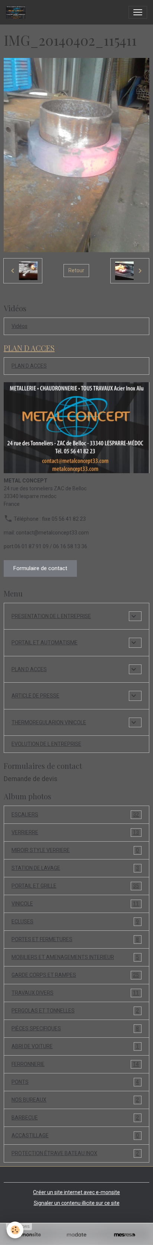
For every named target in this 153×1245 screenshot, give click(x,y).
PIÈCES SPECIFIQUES (75, 1028)
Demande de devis (31, 779)
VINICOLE (75, 904)
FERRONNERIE (75, 1064)
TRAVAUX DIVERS (75, 993)
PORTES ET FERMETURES (75, 939)
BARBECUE (75, 1118)
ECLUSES (75, 922)
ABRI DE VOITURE (75, 1046)
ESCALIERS (75, 815)
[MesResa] (125, 1235)
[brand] (17, 12)
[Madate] (76, 1235)
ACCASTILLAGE (75, 1135)
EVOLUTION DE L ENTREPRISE (46, 744)
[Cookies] (15, 1230)
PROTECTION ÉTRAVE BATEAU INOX (75, 1153)
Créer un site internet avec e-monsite (76, 1192)
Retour (76, 270)
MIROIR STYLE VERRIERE (75, 850)
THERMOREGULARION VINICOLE (49, 722)
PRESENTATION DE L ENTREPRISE (51, 616)
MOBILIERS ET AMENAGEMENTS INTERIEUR (75, 957)
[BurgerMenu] (137, 12)
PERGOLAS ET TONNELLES (75, 1011)
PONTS (75, 1082)
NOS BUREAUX (75, 1100)
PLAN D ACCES (29, 366)
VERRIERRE (75, 832)
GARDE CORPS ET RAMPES (75, 975)
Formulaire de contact (40, 568)
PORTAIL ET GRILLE (75, 886)
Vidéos (19, 326)
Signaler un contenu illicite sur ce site (77, 1203)
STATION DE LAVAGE (75, 868)
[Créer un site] (28, 1235)
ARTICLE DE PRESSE (35, 696)
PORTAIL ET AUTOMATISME (45, 643)
